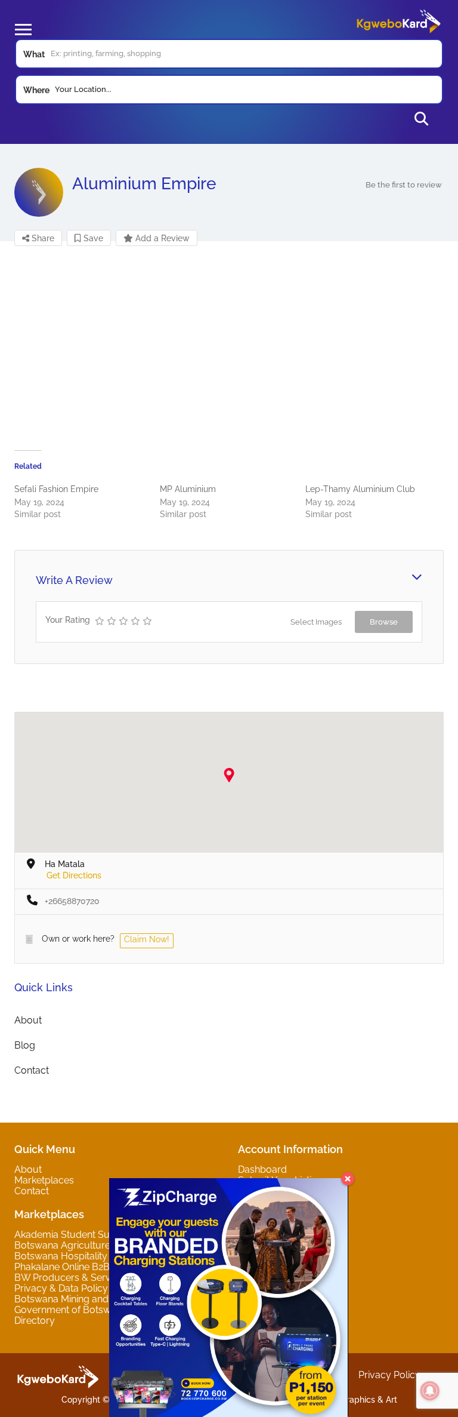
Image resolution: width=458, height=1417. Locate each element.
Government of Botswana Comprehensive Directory (106, 1315)
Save (92, 238)
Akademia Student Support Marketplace (102, 1234)
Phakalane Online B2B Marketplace (90, 1266)
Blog (24, 1045)
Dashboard (262, 1169)
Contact (31, 1070)
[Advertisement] (229, 348)
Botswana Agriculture (62, 1245)
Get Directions (74, 875)
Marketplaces (44, 1180)
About (28, 1020)
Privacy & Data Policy (61, 1288)
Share (41, 238)
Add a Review (161, 238)
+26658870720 (72, 901)
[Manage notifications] (430, 1390)
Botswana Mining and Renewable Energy (104, 1299)
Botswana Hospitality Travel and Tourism (104, 1256)
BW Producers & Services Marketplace (99, 1277)
